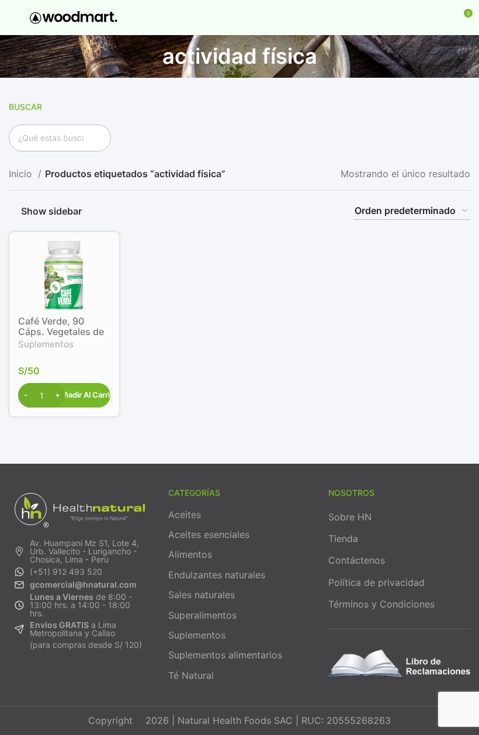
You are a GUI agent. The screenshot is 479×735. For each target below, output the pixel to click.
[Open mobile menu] (13, 17)
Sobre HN (350, 517)
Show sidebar (51, 210)
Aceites (184, 514)
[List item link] (80, 551)
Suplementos (46, 344)
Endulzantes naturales (216, 575)
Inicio (22, 173)
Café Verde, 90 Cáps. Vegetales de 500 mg (61, 331)
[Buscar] (421, 17)
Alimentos (190, 554)
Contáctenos (356, 560)
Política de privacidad (376, 582)
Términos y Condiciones (381, 604)
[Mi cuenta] (441, 17)
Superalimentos (202, 615)
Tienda (343, 538)
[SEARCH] (97, 138)
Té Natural (191, 675)
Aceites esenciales (208, 534)
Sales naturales (201, 595)
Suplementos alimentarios (225, 655)
